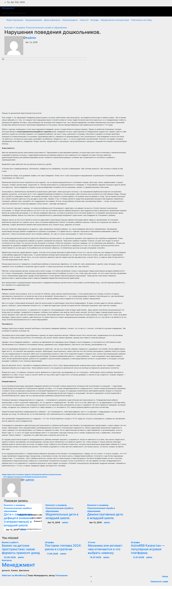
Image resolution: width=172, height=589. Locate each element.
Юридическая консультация (115, 20)
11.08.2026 (53, 553)
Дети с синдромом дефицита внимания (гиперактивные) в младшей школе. (19, 520)
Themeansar (61, 575)
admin (31, 38)
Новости (84, 20)
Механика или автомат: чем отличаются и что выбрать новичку (105, 549)
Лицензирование (33, 20)
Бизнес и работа (10, 542)
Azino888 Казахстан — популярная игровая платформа (148, 549)
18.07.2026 (96, 557)
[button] (163, 20)
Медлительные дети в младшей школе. (62, 516)
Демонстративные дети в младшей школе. (105, 516)
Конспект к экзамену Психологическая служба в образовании (35, 27)
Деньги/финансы (52, 20)
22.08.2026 (10, 557)
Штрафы (95, 20)
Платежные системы (141, 20)
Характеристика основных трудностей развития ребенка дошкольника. (32, 474)
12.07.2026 (139, 557)
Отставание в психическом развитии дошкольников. (25, 477)
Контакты (7, 560)
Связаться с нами (159, 581)
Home (165, 576)
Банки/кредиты (70, 20)
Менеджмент (8, 8)
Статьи (91, 542)
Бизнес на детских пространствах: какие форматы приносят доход (21, 549)
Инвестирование (14, 20)
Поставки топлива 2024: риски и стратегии (63, 547)
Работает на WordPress (14, 575)
